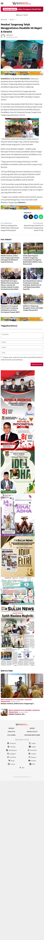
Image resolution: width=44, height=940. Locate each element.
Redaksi (11, 728)
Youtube (33, 761)
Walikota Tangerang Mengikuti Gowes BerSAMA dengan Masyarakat (33, 308)
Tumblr (33, 747)
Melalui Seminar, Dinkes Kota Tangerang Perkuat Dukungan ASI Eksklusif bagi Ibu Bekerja (10, 259)
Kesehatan (9, 699)
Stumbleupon (13, 750)
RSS (23, 768)
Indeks (32, 728)
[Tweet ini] (31, 216)
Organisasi (28, 699)
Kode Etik (11, 732)
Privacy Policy (32, 732)
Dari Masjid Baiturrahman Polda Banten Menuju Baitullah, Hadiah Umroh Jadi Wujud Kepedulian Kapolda (32, 285)
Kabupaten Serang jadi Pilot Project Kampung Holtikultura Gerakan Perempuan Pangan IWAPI (10, 309)
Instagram (13, 754)
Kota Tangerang (18, 699)
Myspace (33, 757)
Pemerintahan (5, 701)
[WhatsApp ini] (41, 216)
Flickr (33, 764)
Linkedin (33, 754)
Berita (3, 699)
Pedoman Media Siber (32, 735)
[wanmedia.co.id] (22, 3)
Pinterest (12, 747)
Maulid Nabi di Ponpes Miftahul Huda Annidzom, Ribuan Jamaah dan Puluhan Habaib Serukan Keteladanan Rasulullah (10, 285)
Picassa (12, 764)
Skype (12, 761)
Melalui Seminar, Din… (17, 714)
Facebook (13, 743)
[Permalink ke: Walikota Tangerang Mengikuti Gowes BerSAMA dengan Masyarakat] (33, 298)
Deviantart (13, 757)
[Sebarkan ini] (25, 216)
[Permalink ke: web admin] (3, 36)
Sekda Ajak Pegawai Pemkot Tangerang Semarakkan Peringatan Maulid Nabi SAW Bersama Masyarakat (32, 260)
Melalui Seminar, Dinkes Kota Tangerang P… (18, 704)
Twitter (33, 743)
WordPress (33, 750)
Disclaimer (11, 735)
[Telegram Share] (36, 216)
